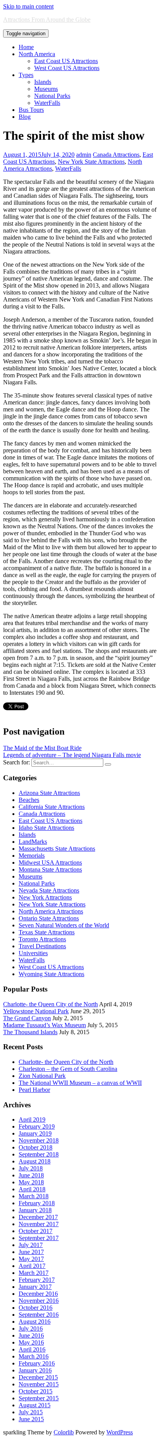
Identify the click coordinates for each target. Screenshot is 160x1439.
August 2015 (34, 1405)
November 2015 (39, 1384)
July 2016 (31, 1328)
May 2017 (31, 1259)
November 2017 (39, 1224)
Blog (25, 116)
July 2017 (31, 1245)
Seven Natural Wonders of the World (64, 925)
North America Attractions (51, 911)
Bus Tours (31, 109)
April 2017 (32, 1266)
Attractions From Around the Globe (46, 19)
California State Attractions (52, 806)
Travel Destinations (42, 946)
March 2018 (34, 1196)
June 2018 (31, 1175)
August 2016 (34, 1321)
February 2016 (37, 1363)
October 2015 (35, 1391)
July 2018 (31, 1168)
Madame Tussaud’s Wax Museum (44, 1025)
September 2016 (39, 1314)
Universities (33, 953)
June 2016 (31, 1335)
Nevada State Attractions (49, 890)
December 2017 (38, 1217)
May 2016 (31, 1342)
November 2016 (39, 1300)
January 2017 (35, 1286)
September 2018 (39, 1154)
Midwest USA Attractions (50, 862)
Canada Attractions (116, 154)
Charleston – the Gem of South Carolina (68, 1069)
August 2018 (34, 1161)
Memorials (32, 855)
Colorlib (64, 1432)
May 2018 (31, 1182)
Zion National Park (42, 1075)
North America (37, 54)
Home (26, 47)
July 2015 (31, 1412)
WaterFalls (47, 102)
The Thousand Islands (30, 1032)
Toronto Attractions (42, 939)
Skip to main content (28, 6)
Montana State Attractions (50, 869)
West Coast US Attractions (66, 68)
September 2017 (39, 1238)
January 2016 (35, 1370)
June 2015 (31, 1419)
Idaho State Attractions (46, 827)
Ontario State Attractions (49, 918)
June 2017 (31, 1252)
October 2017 (35, 1231)
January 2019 (35, 1133)
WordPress (119, 1432)
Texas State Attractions (47, 932)
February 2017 (37, 1279)
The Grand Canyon (27, 1018)
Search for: (16, 762)
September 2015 (39, 1398)
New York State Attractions (91, 161)
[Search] (108, 764)
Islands (42, 82)
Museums (46, 89)
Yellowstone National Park (36, 1011)
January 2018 (35, 1210)
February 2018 (37, 1203)
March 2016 (34, 1356)
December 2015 (38, 1377)
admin (83, 154)
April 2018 (32, 1189)
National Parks (52, 96)
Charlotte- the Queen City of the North (50, 1004)
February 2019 (37, 1126)
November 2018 (39, 1140)
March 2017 (34, 1272)
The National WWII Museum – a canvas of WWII (80, 1082)
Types (26, 75)
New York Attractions (45, 897)
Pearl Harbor (34, 1089)
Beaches (29, 800)
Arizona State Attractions (49, 793)
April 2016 (32, 1349)
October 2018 (35, 1147)
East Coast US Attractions (66, 61)
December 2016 (38, 1293)
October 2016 (35, 1307)
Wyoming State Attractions (51, 974)
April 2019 (32, 1119)
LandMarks (33, 841)
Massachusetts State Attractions (57, 848)
